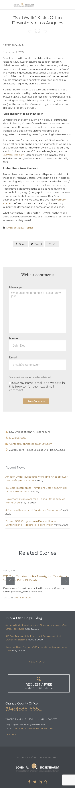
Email (13, 357)
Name (13, 338)
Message (15, 287)
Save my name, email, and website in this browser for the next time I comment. (37, 386)
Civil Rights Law (15, 227)
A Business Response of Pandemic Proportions (32, 510)
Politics (29, 227)
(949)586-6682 (15, 437)
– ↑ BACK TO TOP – (37, 661)
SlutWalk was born (13, 154)
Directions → (12, 734)
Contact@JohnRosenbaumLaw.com (28, 443)
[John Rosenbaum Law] (24, 4)
